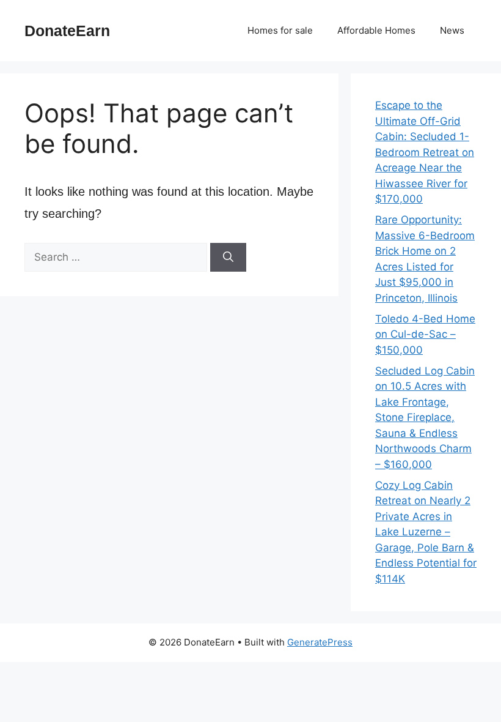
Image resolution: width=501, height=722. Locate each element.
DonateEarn (67, 30)
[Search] (228, 257)
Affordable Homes (376, 30)
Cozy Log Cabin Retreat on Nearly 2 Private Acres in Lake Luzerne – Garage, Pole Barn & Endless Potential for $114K (426, 532)
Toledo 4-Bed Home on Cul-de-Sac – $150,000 (425, 334)
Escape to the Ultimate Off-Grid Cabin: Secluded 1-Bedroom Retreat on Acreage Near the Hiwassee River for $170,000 (424, 152)
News (452, 30)
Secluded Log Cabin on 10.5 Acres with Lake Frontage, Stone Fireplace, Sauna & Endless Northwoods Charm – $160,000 (425, 418)
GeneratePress (320, 642)
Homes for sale (280, 30)
